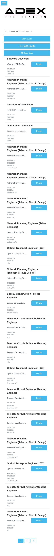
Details (39, 64)
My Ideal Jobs (27, 53)
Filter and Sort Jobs (27, 46)
